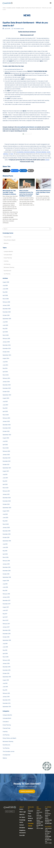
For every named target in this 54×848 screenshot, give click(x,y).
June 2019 (5, 547)
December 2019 (6, 530)
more (12, 154)
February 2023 (6, 418)
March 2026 (6, 298)
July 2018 (5, 584)
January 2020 (6, 527)
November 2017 (6, 603)
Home (4, 7)
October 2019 (6, 537)
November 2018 (6, 570)
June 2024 (5, 365)
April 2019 (5, 554)
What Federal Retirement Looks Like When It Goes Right (43, 192)
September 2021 (7, 467)
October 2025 (6, 315)
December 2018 (6, 567)
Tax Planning (7, 273)
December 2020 (7, 497)
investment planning (29, 152)
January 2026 (6, 305)
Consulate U (6, 721)
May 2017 (5, 613)
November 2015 (6, 670)
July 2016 (5, 643)
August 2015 (6, 680)
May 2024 (5, 368)
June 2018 (5, 587)
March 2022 (6, 448)
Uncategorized (6, 754)
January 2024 (6, 381)
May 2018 (5, 590)
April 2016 (5, 653)
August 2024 (6, 358)
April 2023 (5, 411)
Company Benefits (8, 251)
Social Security (7, 270)
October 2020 (6, 504)
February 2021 (6, 491)
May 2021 (5, 481)
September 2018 (7, 577)
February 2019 (6, 560)
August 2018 (6, 580)
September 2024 (7, 355)
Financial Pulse (7, 236)
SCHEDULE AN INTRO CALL (27, 791)
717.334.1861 (48, 836)
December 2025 (7, 308)
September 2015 (7, 676)
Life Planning (7, 264)
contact (47, 159)
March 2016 (5, 656)
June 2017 (5, 610)
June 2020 (5, 517)
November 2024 (7, 348)
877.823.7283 (40, 825)
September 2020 (7, 507)
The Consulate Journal (18, 28)
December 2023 (7, 385)
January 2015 (6, 696)
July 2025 (5, 322)
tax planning (20, 152)
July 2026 (5, 285)
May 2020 (5, 521)
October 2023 (6, 391)
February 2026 (6, 302)
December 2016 (6, 630)
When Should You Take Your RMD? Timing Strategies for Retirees (9, 192)
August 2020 (6, 511)
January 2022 (6, 454)
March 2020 (6, 524)
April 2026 (5, 295)
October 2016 (6, 637)
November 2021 (6, 461)
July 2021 (5, 474)
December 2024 (7, 345)
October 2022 (6, 431)
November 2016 (6, 633)
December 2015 (6, 666)
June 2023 (5, 404)
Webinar (5, 758)
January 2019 (6, 564)
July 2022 (5, 441)
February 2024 (6, 378)
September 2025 (7, 318)
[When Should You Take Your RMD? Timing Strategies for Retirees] (10, 183)
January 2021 (6, 494)
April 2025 (5, 331)
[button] (50, 2)
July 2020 (5, 514)
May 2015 (5, 690)
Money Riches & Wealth (9, 240)
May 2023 (5, 408)
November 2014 (6, 703)
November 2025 (7, 312)
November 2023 (7, 388)
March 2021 (5, 487)
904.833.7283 (48, 820)
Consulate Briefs (8, 254)
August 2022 (6, 438)
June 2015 (5, 686)
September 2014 (7, 706)
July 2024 (5, 361)
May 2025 (5, 328)
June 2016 (5, 647)
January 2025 (6, 341)
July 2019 (5, 544)
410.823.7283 (40, 821)
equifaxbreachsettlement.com (15, 69)
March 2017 (5, 620)
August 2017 (6, 607)
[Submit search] (49, 229)
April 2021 (5, 484)
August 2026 (6, 282)
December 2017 (6, 600)
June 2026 (5, 288)
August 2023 (6, 398)
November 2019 (6, 534)
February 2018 (6, 593)
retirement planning (40, 152)
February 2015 (6, 693)
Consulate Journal (11, 7)
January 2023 (6, 421)
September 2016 (7, 640)
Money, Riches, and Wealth (9, 738)
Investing (6, 261)
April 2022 (5, 444)
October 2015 (6, 673)
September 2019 (7, 540)
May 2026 (5, 292)
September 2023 (7, 395)
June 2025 (5, 325)
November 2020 (7, 501)
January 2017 (6, 627)
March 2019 (5, 557)
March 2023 (6, 414)
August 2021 (6, 471)
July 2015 (5, 683)
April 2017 (5, 617)
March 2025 (6, 335)
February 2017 (6, 623)
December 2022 (7, 424)
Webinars (6, 243)
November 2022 (7, 428)
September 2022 (7, 434)
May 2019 (5, 550)
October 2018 (6, 574)
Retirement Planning (9, 267)
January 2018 (6, 597)
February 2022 (6, 451)
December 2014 (6, 700)
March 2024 (6, 375)
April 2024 (5, 371)
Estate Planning (8, 257)
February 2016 (6, 660)
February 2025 (6, 338)
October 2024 (6, 351)
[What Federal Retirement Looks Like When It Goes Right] (43, 183)
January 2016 (6, 663)
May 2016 (5, 650)
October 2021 (6, 464)
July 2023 (5, 401)
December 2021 (6, 458)
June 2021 (5, 477)
